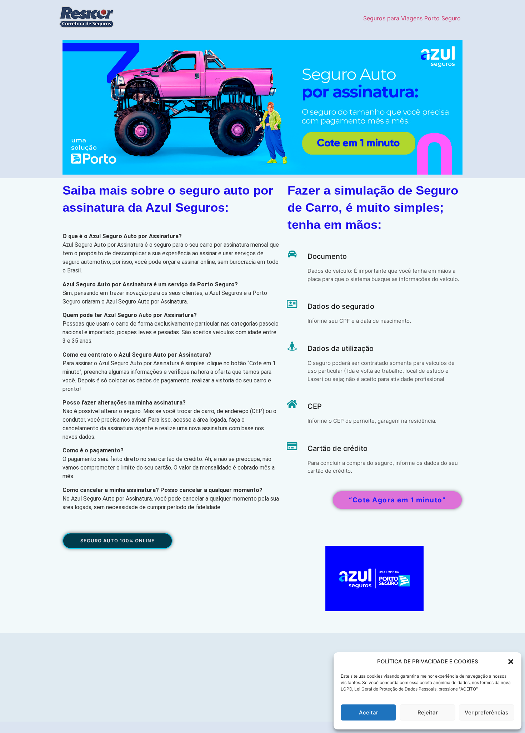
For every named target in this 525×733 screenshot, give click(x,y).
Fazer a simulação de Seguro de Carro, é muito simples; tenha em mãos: (373, 207)
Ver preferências (486, 712)
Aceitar (368, 712)
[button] (510, 661)
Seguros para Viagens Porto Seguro (412, 18)
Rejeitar (428, 712)
